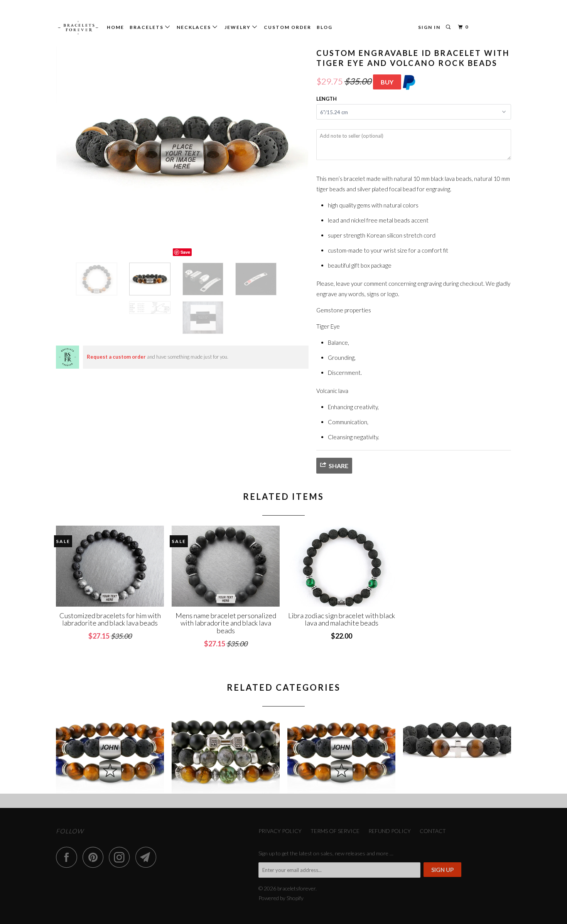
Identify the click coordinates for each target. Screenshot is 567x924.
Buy (387, 82)
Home (115, 27)
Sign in (429, 27)
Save (185, 252)
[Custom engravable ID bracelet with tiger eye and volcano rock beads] (182, 146)
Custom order (287, 27)
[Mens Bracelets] (226, 755)
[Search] (449, 27)
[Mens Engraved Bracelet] (341, 755)
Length (326, 99)
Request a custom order (116, 357)
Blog (324, 27)
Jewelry (238, 27)
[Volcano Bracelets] (457, 755)
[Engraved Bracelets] (110, 755)
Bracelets (147, 27)
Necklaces (195, 27)
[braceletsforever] (78, 28)
